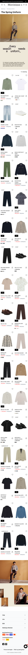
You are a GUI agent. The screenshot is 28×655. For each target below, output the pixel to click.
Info (3, 619)
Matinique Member (7, 628)
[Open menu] (1, 4)
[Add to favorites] (12, 75)
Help (3, 615)
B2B (3, 623)
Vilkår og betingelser (19, 649)
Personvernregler (8, 649)
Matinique (3, 8)
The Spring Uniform (11, 8)
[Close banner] (26, 1)
